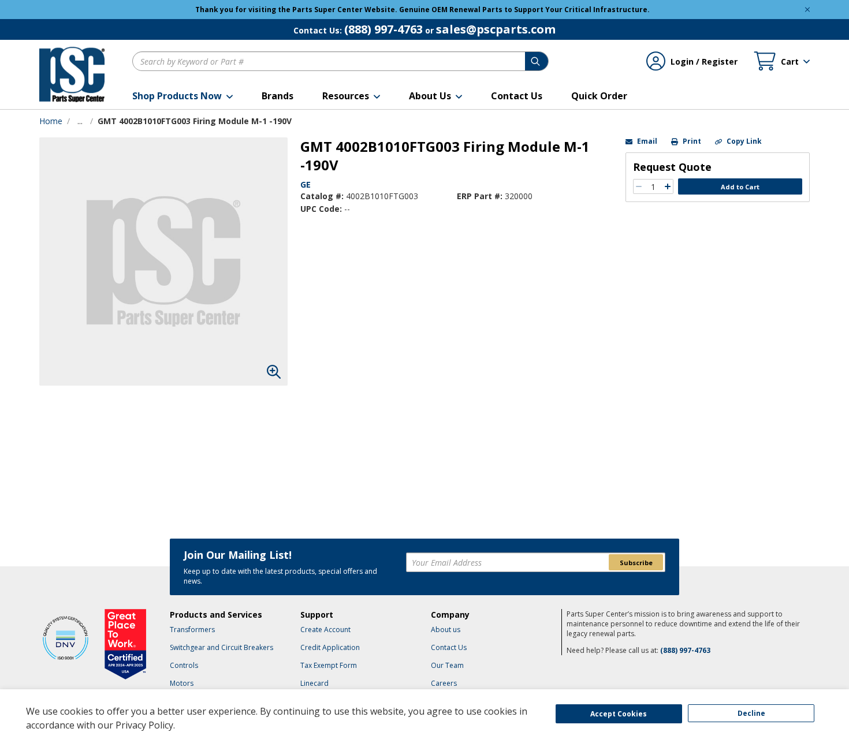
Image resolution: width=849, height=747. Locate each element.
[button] (182, 95)
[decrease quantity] (639, 186)
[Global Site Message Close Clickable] (807, 9)
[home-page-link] (72, 74)
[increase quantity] (667, 186)
